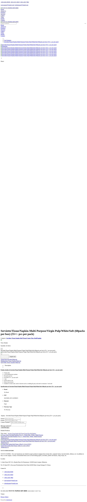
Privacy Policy (4, 497)
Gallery (3, 15)
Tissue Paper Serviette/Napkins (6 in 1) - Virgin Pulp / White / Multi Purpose (21, 436)
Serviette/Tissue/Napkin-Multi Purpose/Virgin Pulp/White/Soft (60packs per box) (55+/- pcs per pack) (31, 42)
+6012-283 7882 (24, 2)
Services (3, 14)
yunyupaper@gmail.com (7, 5)
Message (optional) (6, 426)
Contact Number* (5, 422)
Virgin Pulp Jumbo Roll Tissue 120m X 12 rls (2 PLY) (15, 445)
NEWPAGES (9, 500)
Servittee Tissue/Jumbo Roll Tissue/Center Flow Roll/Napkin (22, 433)
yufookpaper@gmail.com (21, 5)
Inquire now (12, 356)
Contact (3, 20)
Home (2, 9)
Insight (2, 18)
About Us (3, 11)
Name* (3, 418)
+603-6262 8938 (5, 2)
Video (2, 17)
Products (3, 12)
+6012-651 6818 (14, 2)
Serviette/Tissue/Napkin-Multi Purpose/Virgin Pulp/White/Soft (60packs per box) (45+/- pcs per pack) (28, 441)
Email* (3, 420)
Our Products (7, 40)
